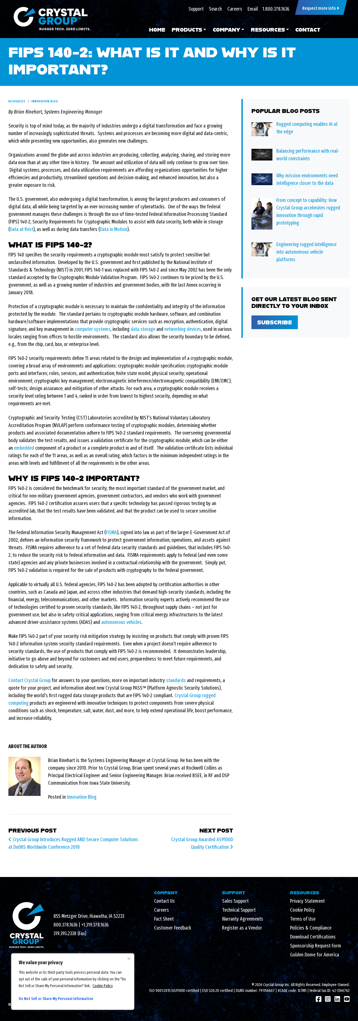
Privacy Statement (307, 901)
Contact (307, 29)
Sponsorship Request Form (315, 946)
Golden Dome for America (314, 955)
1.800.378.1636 (275, 9)
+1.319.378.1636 (95, 925)
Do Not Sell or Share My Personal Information (56, 998)
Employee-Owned (335, 984)
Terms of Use (302, 919)
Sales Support (235, 901)
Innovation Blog (44, 101)
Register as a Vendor (242, 928)
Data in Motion (113, 229)
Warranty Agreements (242, 919)
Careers (234, 9)
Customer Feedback (172, 928)
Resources (268, 29)
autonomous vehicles (121, 622)
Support (196, 9)
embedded (24, 448)
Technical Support (239, 910)
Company (226, 29)
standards (176, 680)
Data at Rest (21, 229)
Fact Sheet (164, 919)
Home (157, 29)
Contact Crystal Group (29, 680)
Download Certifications (313, 937)
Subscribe (274, 322)
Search (215, 9)
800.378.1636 (65, 925)
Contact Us (164, 901)
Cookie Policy (103, 986)
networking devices (182, 329)
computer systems (92, 329)
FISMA (111, 532)
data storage (143, 329)
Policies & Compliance (310, 928)
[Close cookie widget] (129, 958)
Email (253, 9)
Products (187, 29)
